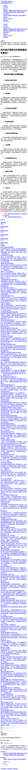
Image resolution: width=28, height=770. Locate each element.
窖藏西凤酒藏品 (13, 10)
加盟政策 (10, 15)
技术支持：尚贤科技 (22, 749)
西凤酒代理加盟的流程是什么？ (15, 217)
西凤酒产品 (6, 27)
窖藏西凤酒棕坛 (13, 12)
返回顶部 (15, 768)
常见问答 (10, 18)
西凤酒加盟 (6, 13)
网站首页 (5, 5)
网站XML (14, 747)
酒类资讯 (5, 17)
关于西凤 (5, 7)
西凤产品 (5, 9)
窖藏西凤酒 (6, 10)
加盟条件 (5, 15)
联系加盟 (19, 15)
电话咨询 (10, 768)
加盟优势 (24, 15)
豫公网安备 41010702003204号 (10, 749)
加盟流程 (15, 15)
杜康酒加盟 (6, 32)
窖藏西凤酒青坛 (20, 12)
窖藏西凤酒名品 (20, 10)
